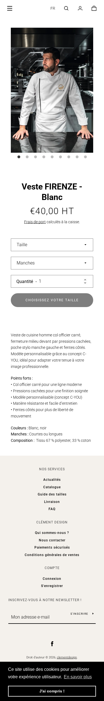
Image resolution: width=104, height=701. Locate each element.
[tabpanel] (52, 90)
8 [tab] (77, 157)
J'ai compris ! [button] (52, 691)
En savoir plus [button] (78, 676)
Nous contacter (52, 540)
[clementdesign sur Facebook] (52, 643)
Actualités (52, 480)
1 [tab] (19, 157)
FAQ (52, 509)
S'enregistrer (52, 586)
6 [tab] (60, 157)
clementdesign (67, 657)
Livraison (52, 502)
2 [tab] (27, 157)
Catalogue (52, 487)
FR (52, 8)
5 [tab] (52, 157)
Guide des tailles (52, 494)
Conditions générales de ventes (52, 555)
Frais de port (35, 222)
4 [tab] (44, 157)
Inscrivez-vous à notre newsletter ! (45, 600)
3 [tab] (35, 157)
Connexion (52, 579)
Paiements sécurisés (52, 547)
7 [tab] (69, 157)
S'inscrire (79, 613)
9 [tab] (85, 157)
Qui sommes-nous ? (52, 533)
